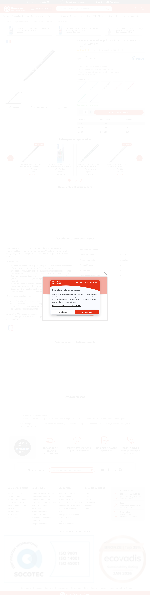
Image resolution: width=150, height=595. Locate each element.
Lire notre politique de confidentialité (66, 306)
